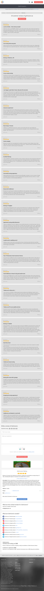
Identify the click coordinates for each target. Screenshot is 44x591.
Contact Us (31, 562)
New (37, 555)
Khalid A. (6, 219)
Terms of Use (17, 563)
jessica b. (6, 303)
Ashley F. (6, 339)
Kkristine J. (6, 104)
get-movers (21, 534)
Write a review (38, 2)
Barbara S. (6, 122)
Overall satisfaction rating (22, 478)
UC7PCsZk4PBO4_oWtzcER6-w (22, 530)
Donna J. (6, 70)
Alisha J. (6, 86)
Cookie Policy (17, 567)
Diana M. (6, 153)
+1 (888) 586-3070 (15, 490)
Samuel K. (6, 185)
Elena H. (6, 40)
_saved (17, 532)
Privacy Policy (17, 565)
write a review (36, 9)
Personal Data (17, 568)
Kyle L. (6, 392)
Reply (40, 34)
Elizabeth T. (6, 287)
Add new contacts (22, 499)
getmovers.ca (7, 493)
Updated (40, 555)
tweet (16, 525)
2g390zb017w (18, 527)
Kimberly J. (6, 23)
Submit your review (22, 456)
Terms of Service (31, 585)
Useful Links (17, 570)
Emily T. (6, 54)
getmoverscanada (18, 516)
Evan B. (6, 358)
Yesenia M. (6, 237)
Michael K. (6, 410)
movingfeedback (18, 518)
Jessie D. (6, 374)
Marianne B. (7, 170)
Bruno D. (6, 138)
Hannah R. (6, 202)
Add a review (22, 18)
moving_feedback (19, 523)
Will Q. (6, 252)
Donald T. (6, 270)
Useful (6, 34)
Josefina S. (6, 320)
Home (16, 562)
